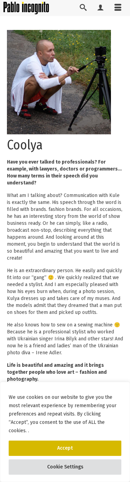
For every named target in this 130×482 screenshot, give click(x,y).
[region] (65, 432)
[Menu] (118, 8)
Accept (65, 448)
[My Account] (100, 8)
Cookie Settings (65, 467)
